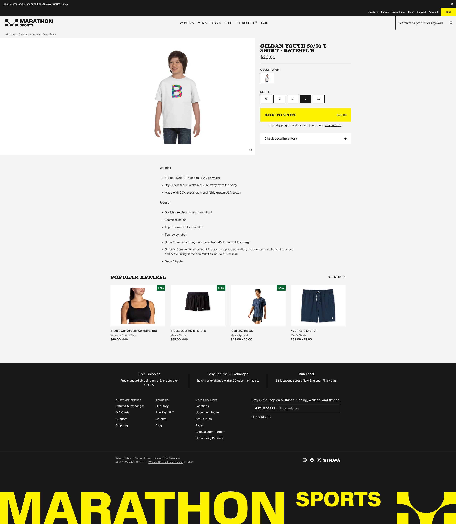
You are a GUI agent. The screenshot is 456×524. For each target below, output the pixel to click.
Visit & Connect (206, 400)
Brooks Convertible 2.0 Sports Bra (133, 330)
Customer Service (128, 400)
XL (318, 98)
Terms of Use (142, 458)
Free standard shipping (135, 380)
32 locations (284, 380)
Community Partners (209, 438)
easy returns (333, 125)
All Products (11, 34)
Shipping (122, 425)
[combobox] (426, 23)
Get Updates (265, 408)
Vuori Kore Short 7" (304, 330)
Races (410, 12)
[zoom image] (250, 150)
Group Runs (398, 12)
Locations (373, 12)
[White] (267, 78)
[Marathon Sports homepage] (29, 23)
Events (385, 12)
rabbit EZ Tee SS (242, 330)
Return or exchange (210, 380)
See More (335, 277)
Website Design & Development (165, 462)
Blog (159, 425)
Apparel (25, 34)
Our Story (162, 406)
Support (421, 12)
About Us (162, 400)
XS (266, 98)
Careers (161, 419)
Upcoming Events (208, 412)
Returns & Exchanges (130, 406)
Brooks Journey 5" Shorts (188, 330)
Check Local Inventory (281, 138)
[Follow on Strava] (331, 460)
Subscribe (260, 417)
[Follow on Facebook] (312, 460)
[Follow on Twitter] (319, 460)
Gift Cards (122, 412)
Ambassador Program (210, 431)
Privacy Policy (123, 458)
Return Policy (60, 3)
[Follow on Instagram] (305, 460)
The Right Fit (165, 412)
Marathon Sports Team (44, 34)
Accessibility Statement (167, 458)
